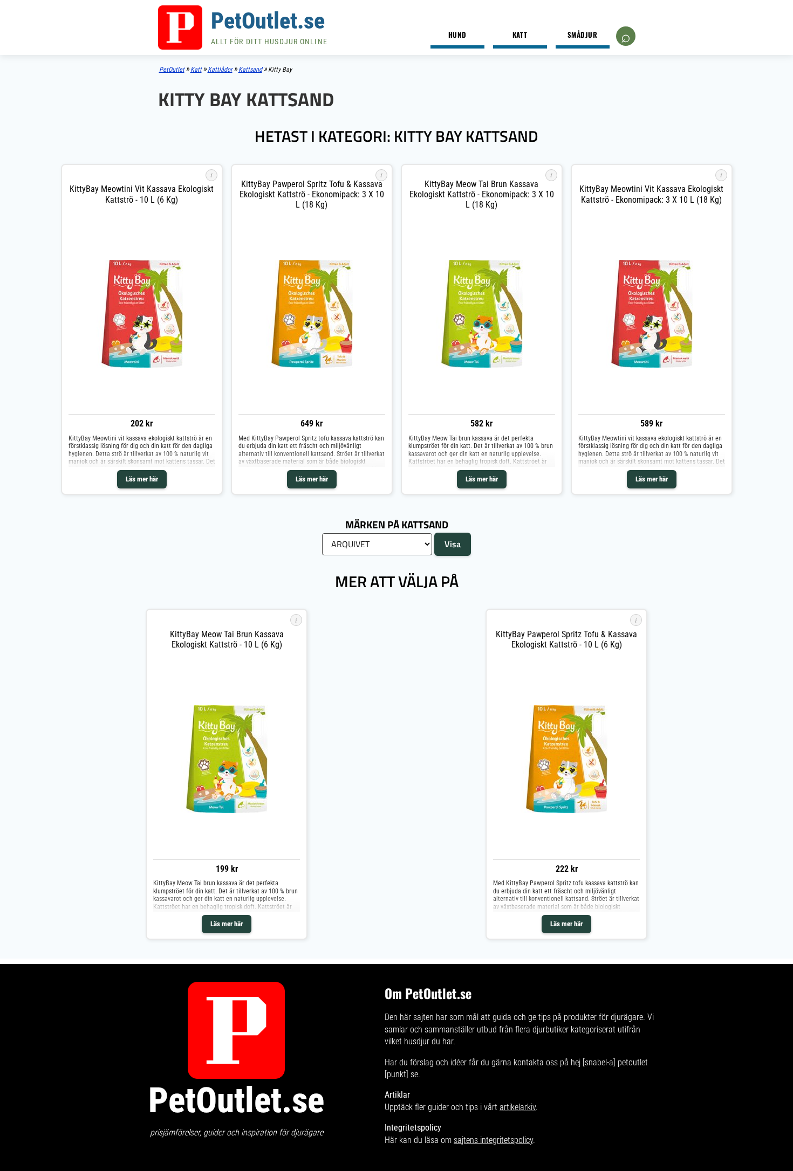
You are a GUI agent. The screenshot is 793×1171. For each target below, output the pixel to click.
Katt (519, 34)
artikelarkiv (518, 1107)
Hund (457, 34)
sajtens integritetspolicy (493, 1140)
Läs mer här (142, 479)
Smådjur (583, 34)
